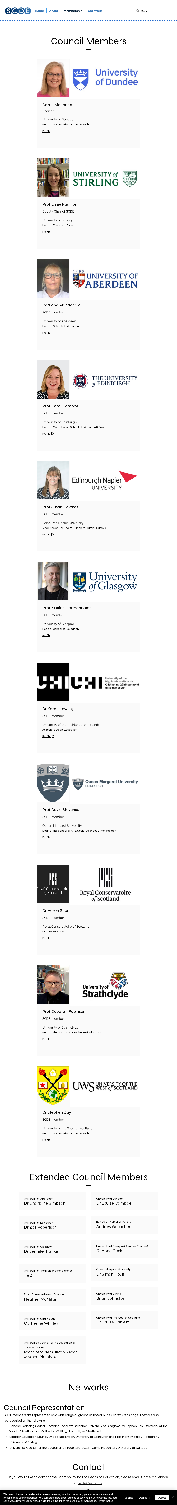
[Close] (173, 1497)
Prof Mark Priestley (128, 1436)
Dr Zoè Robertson (61, 1436)
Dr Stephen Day (131, 1426)
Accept (162, 1497)
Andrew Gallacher (74, 1426)
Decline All (144, 1497)
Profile (46, 332)
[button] (94, 10)
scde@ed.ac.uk (90, 1483)
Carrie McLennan (104, 1447)
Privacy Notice (105, 1500)
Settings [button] (128, 1497)
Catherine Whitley (53, 1431)
